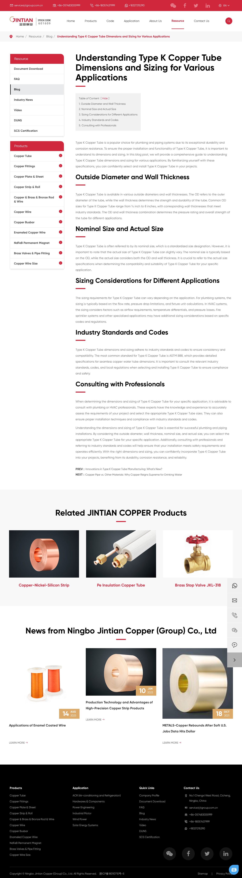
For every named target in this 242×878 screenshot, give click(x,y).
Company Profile (149, 795)
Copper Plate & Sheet (29, 176)
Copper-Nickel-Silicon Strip (44, 585)
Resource (178, 21)
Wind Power (80, 819)
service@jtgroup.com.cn (28, 5)
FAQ (17, 79)
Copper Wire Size (26, 263)
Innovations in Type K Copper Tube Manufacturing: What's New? (123, 469)
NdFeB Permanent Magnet (32, 243)
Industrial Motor (82, 813)
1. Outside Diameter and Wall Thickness (102, 103)
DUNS (18, 120)
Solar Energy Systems (85, 825)
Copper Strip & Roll (27, 187)
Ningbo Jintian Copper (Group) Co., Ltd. (49, 873)
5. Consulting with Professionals (97, 125)
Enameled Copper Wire (29, 232)
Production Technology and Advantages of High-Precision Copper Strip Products (119, 705)
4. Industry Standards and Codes (98, 120)
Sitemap (203, 873)
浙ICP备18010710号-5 (111, 873)
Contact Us (201, 21)
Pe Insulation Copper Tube (121, 585)
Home (71, 21)
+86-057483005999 (68, 5)
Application (131, 21)
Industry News (23, 100)
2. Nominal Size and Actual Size (97, 109)
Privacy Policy (224, 873)
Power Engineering (83, 807)
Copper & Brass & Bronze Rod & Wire (34, 199)
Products (91, 21)
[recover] (234, 869)
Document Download (28, 69)
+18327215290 (137, 5)
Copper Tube (23, 156)
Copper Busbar (24, 222)
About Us (155, 21)
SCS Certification (26, 131)
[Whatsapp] (234, 585)
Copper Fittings (24, 166)
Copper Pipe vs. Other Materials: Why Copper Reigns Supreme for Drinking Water (133, 474)
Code (110, 21)
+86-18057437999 (105, 5)
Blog (49, 36)
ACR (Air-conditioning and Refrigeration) (97, 795)
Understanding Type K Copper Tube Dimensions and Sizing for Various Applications (113, 36)
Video (18, 110)
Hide (105, 98)
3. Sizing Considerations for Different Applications (108, 114)
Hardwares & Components (89, 801)
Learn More (18, 742)
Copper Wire (22, 212)
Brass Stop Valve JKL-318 (198, 585)
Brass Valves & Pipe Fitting (32, 253)
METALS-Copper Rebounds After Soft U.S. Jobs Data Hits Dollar (194, 728)
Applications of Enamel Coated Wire (37, 725)
